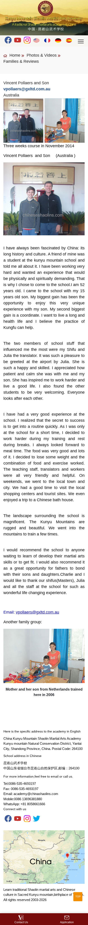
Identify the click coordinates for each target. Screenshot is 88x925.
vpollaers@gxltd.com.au (37, 612)
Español (69, 40)
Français (47, 40)
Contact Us (21, 922)
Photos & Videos (42, 55)
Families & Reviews (21, 61)
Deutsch (58, 40)
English (36, 40)
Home (14, 55)
